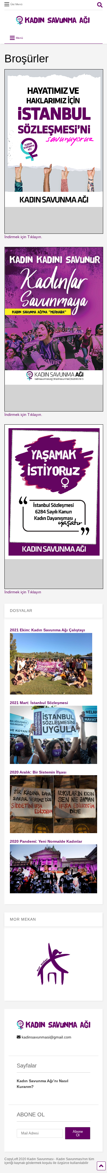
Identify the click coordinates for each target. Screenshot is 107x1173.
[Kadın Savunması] (53, 23)
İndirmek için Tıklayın (22, 592)
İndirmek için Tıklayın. (23, 237)
